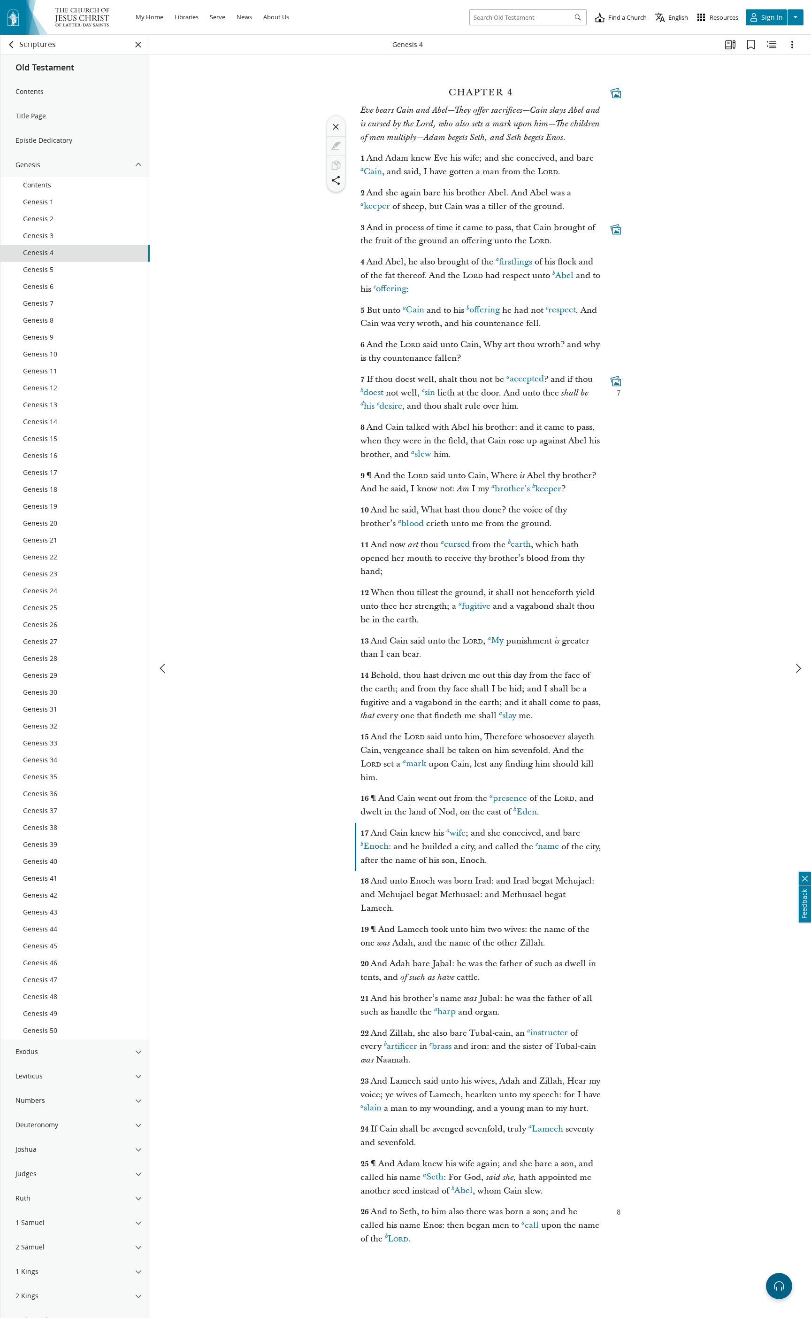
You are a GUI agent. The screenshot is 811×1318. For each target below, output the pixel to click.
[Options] (792, 44)
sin (429, 393)
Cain (373, 172)
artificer (402, 1046)
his (369, 406)
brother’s (512, 489)
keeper (377, 206)
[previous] (163, 668)
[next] (797, 668)
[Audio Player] (779, 1286)
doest (373, 393)
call (532, 1225)
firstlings (515, 262)
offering (391, 289)
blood (412, 523)
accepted (527, 379)
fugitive (476, 606)
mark (416, 764)
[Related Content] (771, 44)
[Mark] (336, 146)
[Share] (336, 180)
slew (422, 454)
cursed (457, 544)
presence (510, 798)
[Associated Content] (615, 93)
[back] (11, 44)
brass (441, 1046)
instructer (549, 1033)
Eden (526, 812)
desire (390, 406)
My (497, 641)
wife (458, 833)
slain (373, 1108)
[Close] (336, 126)
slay (509, 715)
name (548, 847)
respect (562, 310)
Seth (435, 1177)
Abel (564, 275)
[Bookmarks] (751, 44)
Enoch (376, 847)
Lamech (547, 1129)
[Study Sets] (730, 44)
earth (521, 544)
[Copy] (336, 165)
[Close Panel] (138, 44)
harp (446, 1012)
